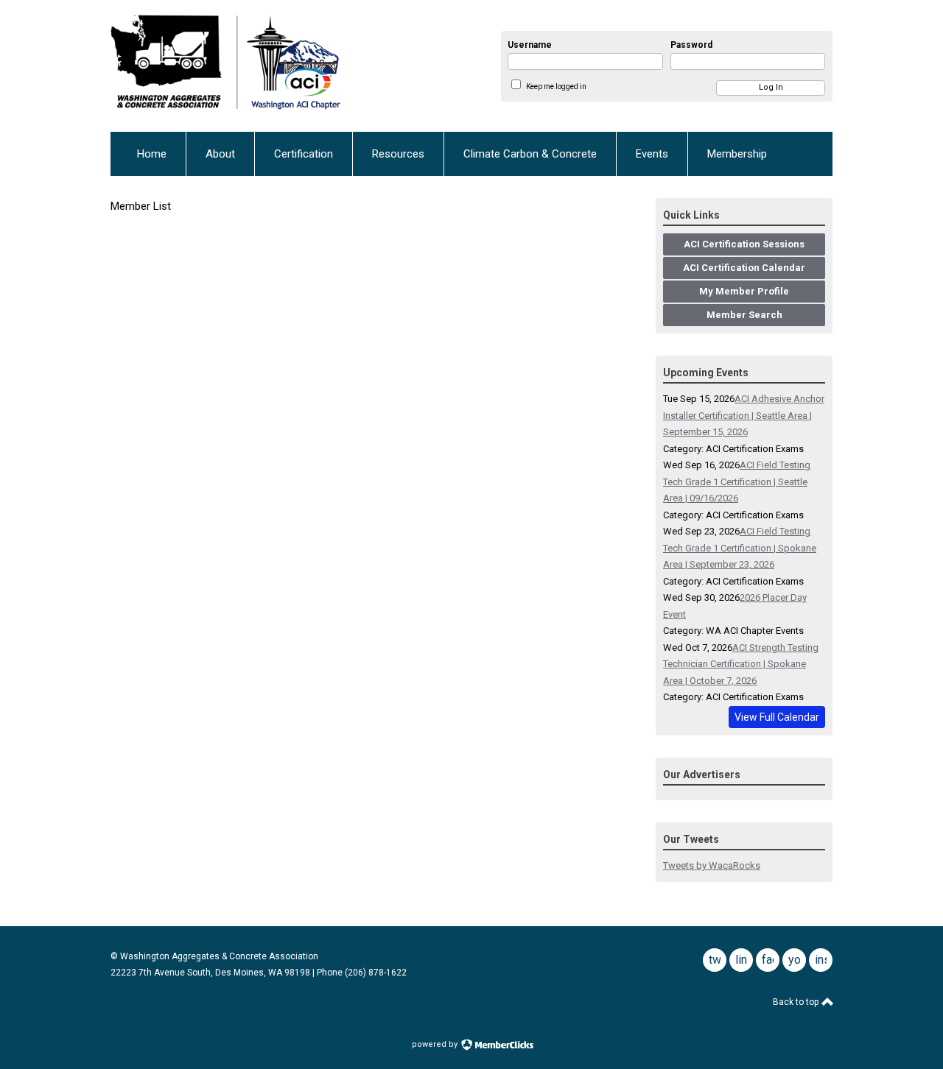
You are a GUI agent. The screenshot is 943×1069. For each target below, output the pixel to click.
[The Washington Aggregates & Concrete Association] (273, 66)
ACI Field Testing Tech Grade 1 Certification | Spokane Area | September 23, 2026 (739, 548)
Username (530, 45)
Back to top (797, 1002)
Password (691, 45)
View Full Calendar (777, 717)
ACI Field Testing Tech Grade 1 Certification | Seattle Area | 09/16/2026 (736, 481)
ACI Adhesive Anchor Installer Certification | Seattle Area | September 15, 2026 (743, 415)
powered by (436, 1044)
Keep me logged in (556, 86)
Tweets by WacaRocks (711, 865)
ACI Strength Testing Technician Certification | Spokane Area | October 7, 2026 (740, 664)
